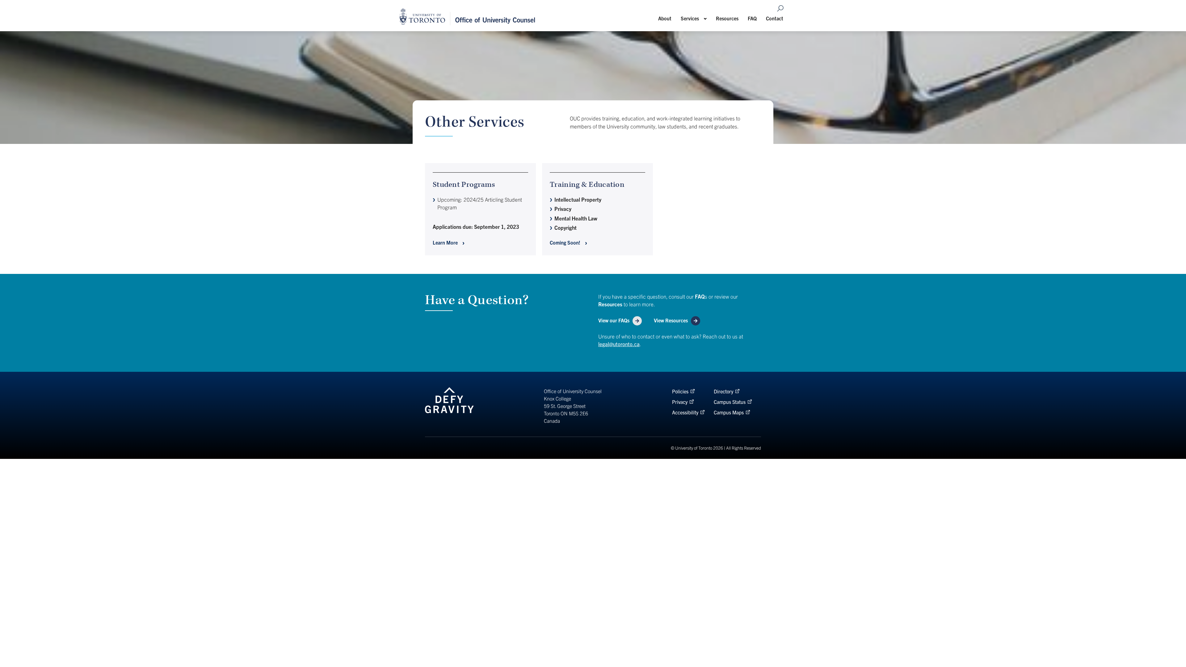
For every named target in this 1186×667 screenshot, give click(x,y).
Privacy (680, 402)
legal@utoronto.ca (619, 344)
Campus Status (730, 402)
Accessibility (685, 412)
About (664, 18)
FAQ (752, 18)
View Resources (671, 320)
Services (690, 18)
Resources (727, 18)
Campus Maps (729, 412)
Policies (680, 391)
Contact (774, 18)
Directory (723, 391)
